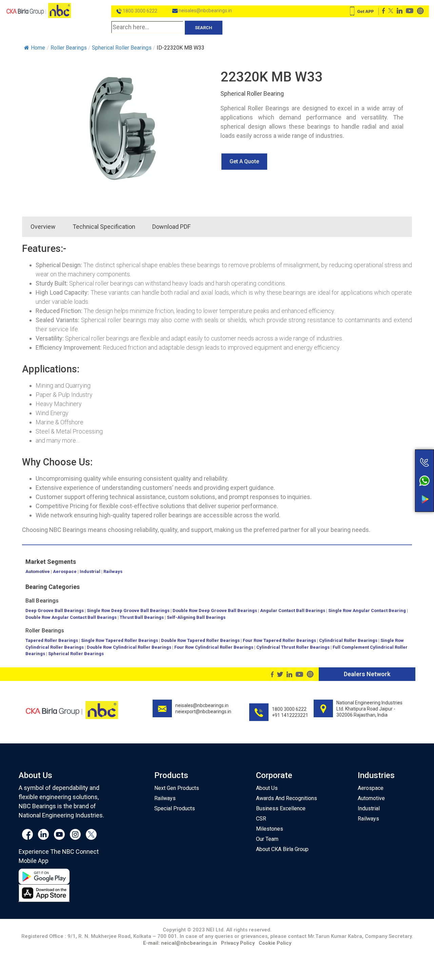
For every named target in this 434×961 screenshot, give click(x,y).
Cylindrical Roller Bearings (348, 640)
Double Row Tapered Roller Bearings (200, 640)
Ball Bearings (42, 600)
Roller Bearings (44, 630)
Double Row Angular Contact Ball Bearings (71, 617)
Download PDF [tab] (171, 226)
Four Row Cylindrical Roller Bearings (213, 647)
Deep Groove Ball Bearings (54, 610)
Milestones (269, 829)
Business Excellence (280, 808)
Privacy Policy (238, 943)
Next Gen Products (176, 788)
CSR (261, 818)
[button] (244, 161)
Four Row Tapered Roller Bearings (279, 640)
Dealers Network (367, 674)
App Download (397, 486)
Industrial (90, 571)
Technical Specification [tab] (104, 226)
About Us (267, 788)
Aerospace (65, 571)
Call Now (398, 447)
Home (38, 47)
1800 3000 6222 (139, 11)
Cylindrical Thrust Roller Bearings (293, 647)
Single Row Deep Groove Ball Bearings (128, 610)
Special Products (174, 808)
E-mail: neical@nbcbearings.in (180, 943)
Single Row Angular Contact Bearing (367, 610)
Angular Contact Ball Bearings (292, 610)
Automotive (37, 571)
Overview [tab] (43, 226)
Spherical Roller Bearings (76, 653)
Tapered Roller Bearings (51, 640)
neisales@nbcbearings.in (205, 10)
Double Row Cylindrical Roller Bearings (129, 647)
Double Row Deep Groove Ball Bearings (215, 610)
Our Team (267, 839)
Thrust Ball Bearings (142, 617)
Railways (112, 571)
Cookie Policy (275, 943)
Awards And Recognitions (286, 798)
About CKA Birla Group (282, 849)
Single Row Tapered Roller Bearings (119, 640)
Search (203, 27)
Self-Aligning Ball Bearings (196, 617)
